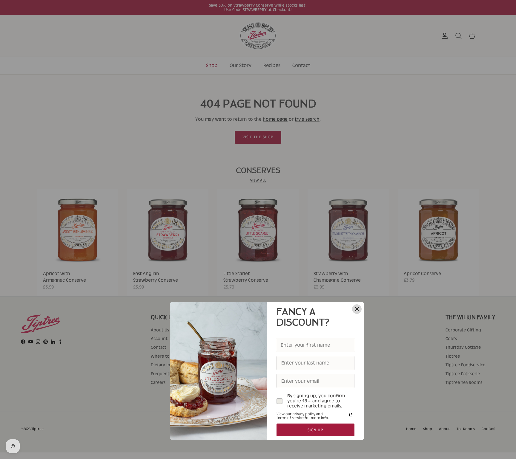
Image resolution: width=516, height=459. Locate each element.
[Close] (357, 309)
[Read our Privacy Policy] (350, 414)
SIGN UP (316, 430)
